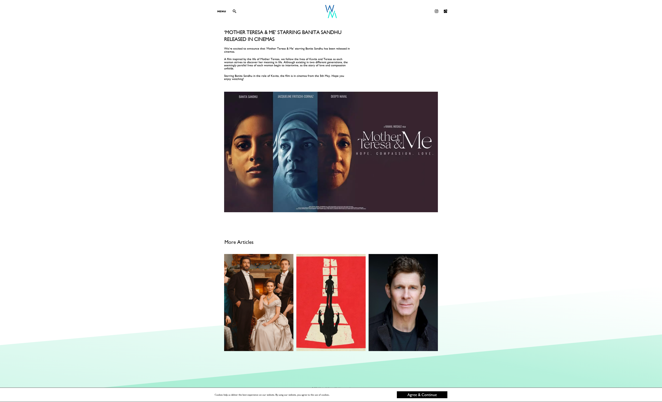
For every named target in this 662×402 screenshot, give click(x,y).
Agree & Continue (422, 395)
